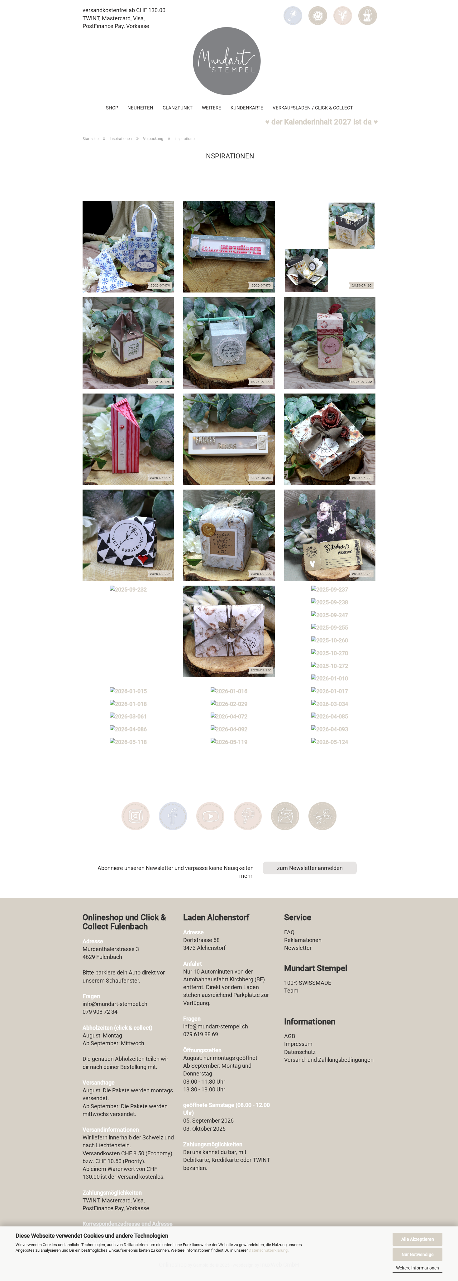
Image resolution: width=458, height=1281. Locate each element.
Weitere (211, 108)
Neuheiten (140, 108)
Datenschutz (300, 1052)
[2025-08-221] (329, 439)
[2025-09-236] (228, 631)
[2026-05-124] (329, 742)
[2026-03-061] (128, 717)
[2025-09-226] (128, 535)
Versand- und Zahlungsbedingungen (329, 1059)
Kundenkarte (247, 108)
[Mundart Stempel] (229, 61)
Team (291, 990)
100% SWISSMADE (307, 982)
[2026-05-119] (228, 742)
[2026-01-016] (228, 691)
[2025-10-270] (329, 653)
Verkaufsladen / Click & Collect (313, 108)
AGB (289, 1036)
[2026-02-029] (228, 704)
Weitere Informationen (417, 1267)
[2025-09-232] (128, 590)
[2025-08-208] (128, 439)
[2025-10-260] (329, 640)
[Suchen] (292, 11)
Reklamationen (303, 940)
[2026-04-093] (329, 729)
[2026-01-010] (329, 678)
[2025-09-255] (329, 628)
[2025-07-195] (128, 343)
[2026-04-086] (128, 729)
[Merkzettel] (342, 11)
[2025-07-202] (329, 343)
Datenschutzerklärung (268, 1250)
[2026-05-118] (128, 742)
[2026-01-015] (128, 691)
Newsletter (298, 948)
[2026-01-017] (329, 691)
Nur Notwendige (418, 1254)
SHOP (112, 108)
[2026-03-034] (329, 704)
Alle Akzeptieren (417, 1239)
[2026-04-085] (329, 717)
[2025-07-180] (329, 246)
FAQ (289, 932)
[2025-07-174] (128, 246)
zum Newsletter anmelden (310, 868)
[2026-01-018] (128, 704)
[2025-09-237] (329, 590)
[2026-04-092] (228, 729)
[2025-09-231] (329, 535)
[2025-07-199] (228, 343)
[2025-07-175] (228, 246)
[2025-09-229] (228, 535)
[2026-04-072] (228, 717)
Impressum (298, 1044)
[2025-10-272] (329, 666)
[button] (317, 11)
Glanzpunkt (178, 108)
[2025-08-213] (228, 439)
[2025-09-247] (329, 615)
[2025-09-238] (329, 602)
